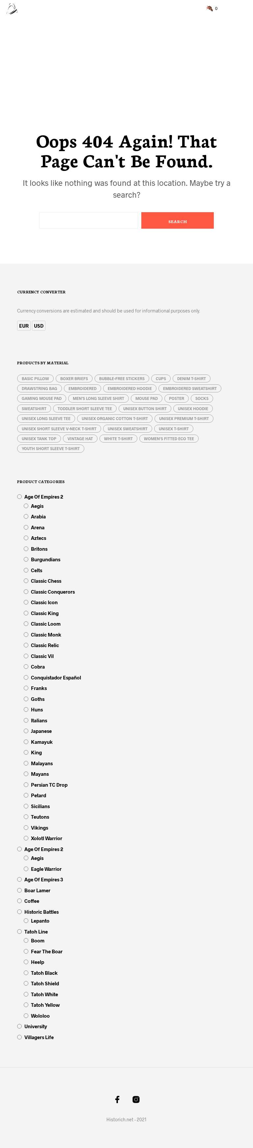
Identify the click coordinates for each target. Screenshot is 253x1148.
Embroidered (83, 388)
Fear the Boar (47, 951)
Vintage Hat (80, 438)
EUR (24, 326)
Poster (176, 398)
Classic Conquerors (53, 592)
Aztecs (38, 538)
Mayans (40, 774)
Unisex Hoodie (193, 408)
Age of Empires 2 (43, 497)
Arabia (38, 516)
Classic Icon (44, 602)
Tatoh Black (44, 973)
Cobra (38, 667)
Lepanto (40, 921)
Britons (39, 549)
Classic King (45, 613)
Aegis (37, 506)
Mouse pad (146, 398)
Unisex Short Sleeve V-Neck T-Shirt (59, 428)
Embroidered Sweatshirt (190, 388)
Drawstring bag (39, 388)
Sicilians (40, 806)
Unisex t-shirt (174, 428)
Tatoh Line (36, 932)
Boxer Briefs (74, 378)
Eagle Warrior (46, 869)
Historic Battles (41, 912)
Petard (38, 795)
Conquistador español (56, 677)
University (35, 1026)
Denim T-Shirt (191, 378)
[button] (211, 8)
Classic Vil (42, 656)
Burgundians (45, 559)
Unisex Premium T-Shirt (184, 418)
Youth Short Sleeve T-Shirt (51, 448)
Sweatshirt (34, 408)
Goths (37, 699)
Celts (36, 570)
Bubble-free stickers (122, 378)
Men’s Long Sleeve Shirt (98, 398)
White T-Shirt (118, 438)
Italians (39, 720)
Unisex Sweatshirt (128, 428)
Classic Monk (46, 635)
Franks (39, 688)
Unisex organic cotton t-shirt (115, 418)
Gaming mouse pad (42, 398)
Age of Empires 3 (43, 879)
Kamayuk (42, 742)
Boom (37, 940)
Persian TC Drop (49, 785)
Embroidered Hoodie (130, 388)
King (36, 752)
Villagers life (39, 1037)
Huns (37, 709)
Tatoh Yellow (45, 1005)
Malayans (42, 763)
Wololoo (40, 1016)
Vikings (39, 828)
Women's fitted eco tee (169, 438)
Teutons (40, 817)
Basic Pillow (35, 378)
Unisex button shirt (145, 408)
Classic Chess (46, 581)
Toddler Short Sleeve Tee (85, 408)
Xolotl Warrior (46, 838)
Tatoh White (44, 994)
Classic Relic (45, 645)
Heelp (37, 962)
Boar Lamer (37, 890)
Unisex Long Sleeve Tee (46, 418)
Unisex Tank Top (39, 438)
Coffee (31, 901)
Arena (37, 527)
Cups (161, 378)
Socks (202, 398)
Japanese (41, 731)
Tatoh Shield (45, 983)
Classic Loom (46, 624)
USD (38, 326)
